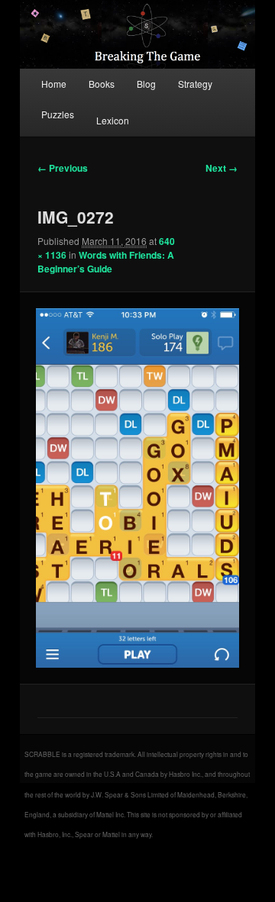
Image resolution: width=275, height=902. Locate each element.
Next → (221, 168)
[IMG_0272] (137, 488)
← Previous (62, 168)
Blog (146, 83)
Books (102, 83)
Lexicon (112, 120)
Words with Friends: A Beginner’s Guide (105, 261)
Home (53, 83)
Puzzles (57, 114)
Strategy (195, 83)
